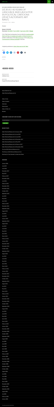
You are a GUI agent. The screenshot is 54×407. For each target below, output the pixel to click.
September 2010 (5, 306)
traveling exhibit (30, 34)
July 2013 (4, 226)
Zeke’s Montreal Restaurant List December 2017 (12, 139)
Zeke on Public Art (6, 108)
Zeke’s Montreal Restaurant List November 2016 (12, 146)
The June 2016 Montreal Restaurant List (10, 149)
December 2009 (5, 328)
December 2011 (5, 273)
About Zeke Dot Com (6, 90)
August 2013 (5, 223)
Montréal (9, 7)
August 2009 (5, 338)
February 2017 (5, 176)
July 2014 (4, 213)
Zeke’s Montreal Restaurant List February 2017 (12, 144)
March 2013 (4, 236)
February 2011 (5, 293)
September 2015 (5, 193)
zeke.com (4, 1)
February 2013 (5, 238)
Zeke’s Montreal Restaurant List (9, 93)
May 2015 (4, 198)
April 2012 (4, 263)
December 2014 (5, 206)
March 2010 (4, 321)
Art (3, 7)
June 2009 (4, 343)
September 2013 (5, 221)
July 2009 (4, 341)
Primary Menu (52, 1)
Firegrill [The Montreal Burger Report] (10, 80)
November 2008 (5, 361)
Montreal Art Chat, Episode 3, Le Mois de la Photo (13, 154)
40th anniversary (20, 37)
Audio (5, 7)
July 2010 (4, 311)
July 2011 (4, 286)
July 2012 (4, 256)
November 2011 (5, 276)
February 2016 (5, 183)
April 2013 (4, 233)
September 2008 (5, 366)
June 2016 (4, 181)
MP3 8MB (9, 31)
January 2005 (5, 399)
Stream (31, 31)
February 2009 (5, 353)
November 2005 (5, 384)
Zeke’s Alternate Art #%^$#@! (21, 46)
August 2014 (5, 211)
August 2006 (5, 371)
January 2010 (5, 326)
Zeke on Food (5, 98)
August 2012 (5, 253)
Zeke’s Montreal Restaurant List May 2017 (11, 141)
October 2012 (5, 248)
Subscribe (5, 123)
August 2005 (5, 391)
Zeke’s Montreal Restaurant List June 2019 (11, 134)
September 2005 (5, 389)
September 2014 (5, 208)
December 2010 (5, 298)
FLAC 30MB (16, 31)
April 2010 (4, 318)
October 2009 (5, 333)
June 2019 (4, 166)
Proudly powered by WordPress (8, 405)
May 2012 (4, 261)
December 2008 (5, 358)
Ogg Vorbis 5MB (24, 31)
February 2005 (5, 396)
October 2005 (5, 386)
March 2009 (4, 351)
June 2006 (4, 376)
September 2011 (5, 281)
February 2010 (5, 323)
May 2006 (4, 379)
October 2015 (5, 191)
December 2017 (5, 171)
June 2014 (4, 216)
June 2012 (4, 258)
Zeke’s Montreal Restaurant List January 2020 (12, 131)
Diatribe (11, 68)
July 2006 (4, 373)
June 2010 (4, 313)
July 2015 (4, 196)
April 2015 (4, 201)
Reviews (4, 111)
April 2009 (4, 348)
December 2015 (5, 186)
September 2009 (5, 336)
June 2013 (4, 228)
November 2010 (5, 301)
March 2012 (4, 266)
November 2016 (5, 178)
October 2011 (5, 278)
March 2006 (4, 381)
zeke (14, 22)
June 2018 (4, 168)
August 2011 (5, 283)
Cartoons (5, 68)
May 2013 (4, 231)
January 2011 (5, 296)
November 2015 (5, 188)
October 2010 (5, 303)
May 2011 (4, 288)
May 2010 (4, 316)
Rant (18, 7)
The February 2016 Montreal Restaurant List (11, 151)
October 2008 (5, 363)
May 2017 (4, 173)
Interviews (4, 103)
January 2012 (5, 271)
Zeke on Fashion (5, 101)
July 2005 (4, 394)
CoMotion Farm (5, 75)
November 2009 (5, 331)
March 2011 (4, 291)
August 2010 (5, 308)
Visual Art (21, 7)
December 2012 (5, 243)
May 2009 (4, 346)
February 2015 (5, 203)
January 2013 (5, 241)
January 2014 (5, 218)
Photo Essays (5, 106)
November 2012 (5, 246)
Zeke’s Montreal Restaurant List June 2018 (11, 136)
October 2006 (5, 368)
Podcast (14, 7)
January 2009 (5, 356)
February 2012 (5, 268)
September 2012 (5, 251)
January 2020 (5, 163)
